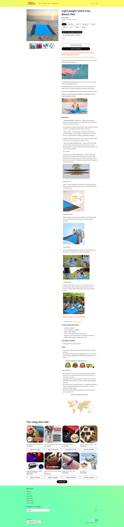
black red (65, 27)
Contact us (28, 493)
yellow (77, 27)
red (71, 27)
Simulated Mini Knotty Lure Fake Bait (34, 444)
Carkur (89, 522)
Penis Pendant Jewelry (67, 444)
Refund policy (29, 498)
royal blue (70, 24)
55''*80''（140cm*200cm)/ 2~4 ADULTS (72, 32)
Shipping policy (29, 500)
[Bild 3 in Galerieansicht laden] (39, 46)
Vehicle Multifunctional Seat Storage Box (52, 472)
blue (64, 24)
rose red (93, 24)
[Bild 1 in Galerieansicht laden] (33, 46)
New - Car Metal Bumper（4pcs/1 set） (53, 444)
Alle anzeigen (62, 481)
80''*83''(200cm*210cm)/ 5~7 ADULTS (71, 35)
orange (83, 27)
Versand (63, 19)
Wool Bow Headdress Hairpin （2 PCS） (88, 444)
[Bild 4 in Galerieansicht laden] (46, 46)
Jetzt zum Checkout (76, 48)
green (77, 24)
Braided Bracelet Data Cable (68, 471)
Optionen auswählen (35, 449)
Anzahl (63, 37)
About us (28, 491)
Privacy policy (29, 496)
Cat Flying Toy (83, 471)
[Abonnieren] (48, 510)
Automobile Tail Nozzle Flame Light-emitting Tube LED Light (34, 472)
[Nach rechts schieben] (57, 46)
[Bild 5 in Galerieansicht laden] (52, 46)
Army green (85, 24)
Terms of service (30, 502)
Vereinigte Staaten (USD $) (33, 521)
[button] (91, 3)
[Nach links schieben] (27, 46)
